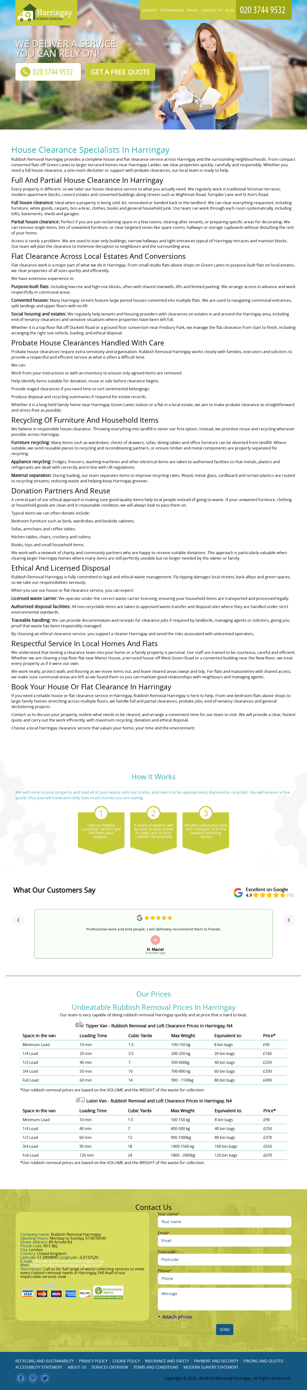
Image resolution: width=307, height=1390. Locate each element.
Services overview (109, 1367)
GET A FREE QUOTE (120, 71)
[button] (18, 920)
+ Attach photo (175, 1316)
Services (149, 10)
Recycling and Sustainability (44, 1361)
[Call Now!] (264, 10)
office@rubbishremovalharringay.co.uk (68, 1261)
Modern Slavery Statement (210, 1367)
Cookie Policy (126, 1361)
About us (77, 1367)
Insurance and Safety (167, 1361)
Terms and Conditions (155, 1367)
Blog (229, 10)
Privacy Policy (93, 1361)
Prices (192, 10)
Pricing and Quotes (263, 1361)
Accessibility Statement (39, 1367)
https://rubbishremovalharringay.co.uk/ (66, 1265)
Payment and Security (216, 1361)
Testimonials (172, 10)
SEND (225, 1329)
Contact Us (211, 10)
